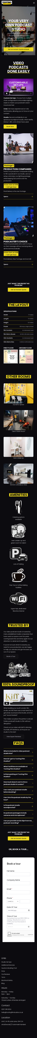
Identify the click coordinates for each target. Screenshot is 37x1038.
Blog (2, 983)
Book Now (10, 127)
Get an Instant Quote (18, 290)
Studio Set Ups (6, 962)
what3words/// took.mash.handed (13, 1024)
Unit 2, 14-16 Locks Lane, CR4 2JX (12, 1021)
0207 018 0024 (6, 1009)
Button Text (9, 201)
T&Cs (3, 977)
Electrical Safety (7, 980)
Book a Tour (11, 656)
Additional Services (8, 965)
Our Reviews (5, 974)
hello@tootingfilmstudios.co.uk (12, 1012)
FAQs (3, 971)
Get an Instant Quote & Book (18, 49)
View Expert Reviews (14, 737)
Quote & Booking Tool (9, 968)
